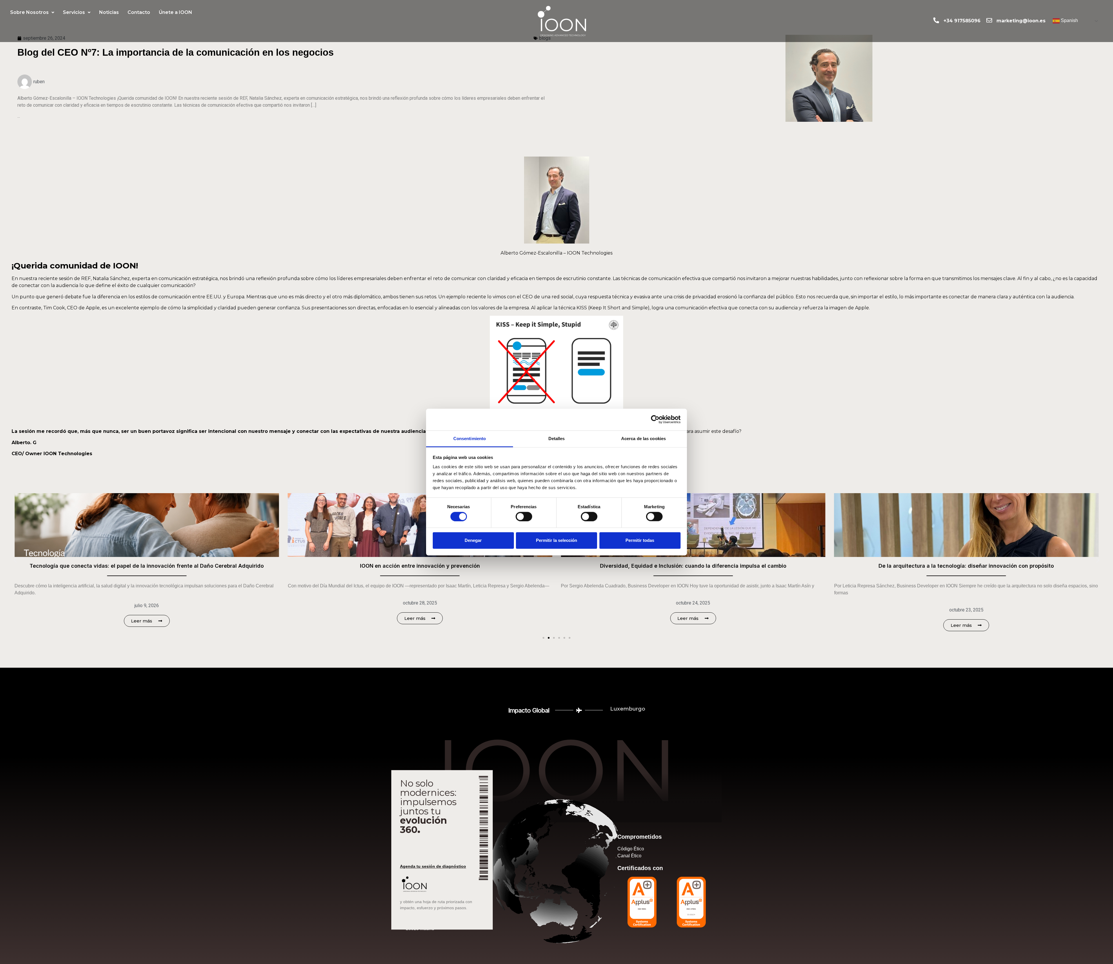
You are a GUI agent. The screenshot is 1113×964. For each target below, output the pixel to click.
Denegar (473, 540)
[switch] (524, 516)
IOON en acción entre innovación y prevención (147, 566)
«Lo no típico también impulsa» (966, 566)
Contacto (139, 12)
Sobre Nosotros (29, 12)
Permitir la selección (556, 540)
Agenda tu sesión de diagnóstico (433, 866)
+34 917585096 (962, 20)
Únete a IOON (175, 12)
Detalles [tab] (556, 438)
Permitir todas (639, 540)
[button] (32, 12)
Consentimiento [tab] (469, 438)
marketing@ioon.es (1020, 20)
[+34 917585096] (936, 20)
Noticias (109, 12)
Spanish (1069, 20)
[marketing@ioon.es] (989, 20)
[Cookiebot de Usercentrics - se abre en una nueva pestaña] (655, 419)
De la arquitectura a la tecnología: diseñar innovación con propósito (693, 566)
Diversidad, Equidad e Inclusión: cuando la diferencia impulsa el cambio (420, 566)
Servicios (74, 12)
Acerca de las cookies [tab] (643, 438)
